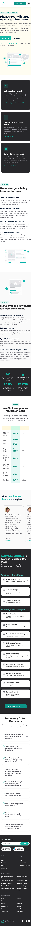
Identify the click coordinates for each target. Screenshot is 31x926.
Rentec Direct (4, 906)
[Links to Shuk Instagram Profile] (26, 921)
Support (22, 860)
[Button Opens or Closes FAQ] (27, 737)
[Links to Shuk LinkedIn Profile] (29, 921)
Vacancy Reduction (22, 880)
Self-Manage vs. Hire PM (7, 888)
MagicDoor (19, 903)
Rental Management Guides (22, 889)
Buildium (3, 901)
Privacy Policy (23, 862)
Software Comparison (22, 876)
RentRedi (19, 906)
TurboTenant (4, 911)
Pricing (3, 865)
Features (3, 862)
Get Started (17, 38)
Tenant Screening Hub (7, 880)
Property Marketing (22, 883)
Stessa (3, 909)
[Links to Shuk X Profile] (23, 921)
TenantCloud (20, 909)
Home (2, 860)
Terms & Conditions (25, 865)
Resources (4, 868)
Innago (3, 903)
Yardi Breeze (20, 911)
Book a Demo (5, 38)
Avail (2, 898)
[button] (15, 736)
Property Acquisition (6, 883)
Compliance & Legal (22, 886)
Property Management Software (7, 877)
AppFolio (19, 898)
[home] (3, 3)
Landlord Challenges (6, 886)
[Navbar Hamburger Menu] (28, 3)
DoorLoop (19, 901)
